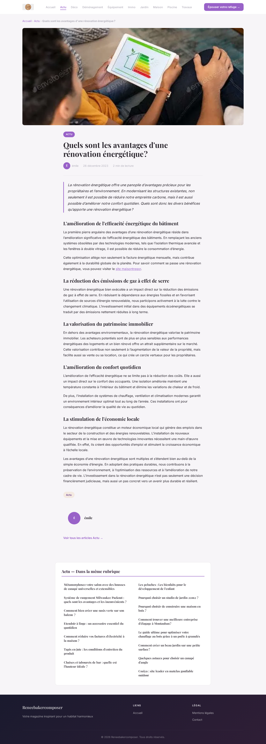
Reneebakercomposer (42, 707)
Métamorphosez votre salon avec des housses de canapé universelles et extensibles (94, 587)
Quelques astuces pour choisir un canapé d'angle (166, 660)
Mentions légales (203, 712)
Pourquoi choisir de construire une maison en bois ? (169, 608)
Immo (132, 7)
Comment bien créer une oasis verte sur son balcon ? (94, 613)
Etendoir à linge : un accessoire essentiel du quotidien (93, 626)
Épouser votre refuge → (224, 7)
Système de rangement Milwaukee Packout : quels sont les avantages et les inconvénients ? (95, 600)
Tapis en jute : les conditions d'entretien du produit (93, 651)
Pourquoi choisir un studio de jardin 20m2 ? (168, 598)
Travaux (187, 7)
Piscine (172, 7)
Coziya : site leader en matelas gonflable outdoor (165, 673)
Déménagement (92, 7)
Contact (197, 719)
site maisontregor (128, 269)
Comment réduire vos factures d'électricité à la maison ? (94, 638)
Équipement (115, 7)
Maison (158, 7)
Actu (63, 7)
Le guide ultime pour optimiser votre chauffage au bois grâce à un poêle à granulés (169, 634)
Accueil (50, 7)
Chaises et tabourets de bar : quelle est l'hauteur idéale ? (90, 664)
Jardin (144, 7)
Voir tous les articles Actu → (83, 538)
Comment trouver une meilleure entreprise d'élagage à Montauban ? (168, 621)
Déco (74, 7)
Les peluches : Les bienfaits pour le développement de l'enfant (162, 587)
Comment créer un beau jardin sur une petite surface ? (169, 647)
